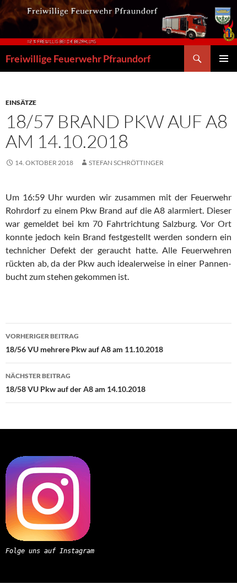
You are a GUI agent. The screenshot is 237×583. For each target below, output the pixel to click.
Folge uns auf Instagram (50, 551)
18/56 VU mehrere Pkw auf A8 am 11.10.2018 (84, 343)
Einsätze (21, 102)
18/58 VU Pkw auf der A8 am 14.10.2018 (76, 383)
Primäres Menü (224, 58)
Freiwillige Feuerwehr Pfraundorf (78, 58)
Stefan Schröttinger (126, 162)
